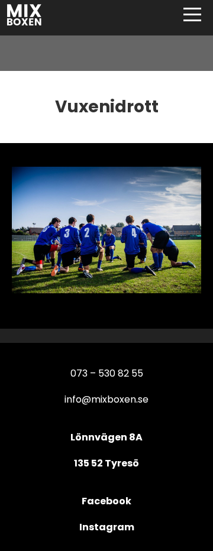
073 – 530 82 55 (106, 373)
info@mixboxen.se (106, 399)
